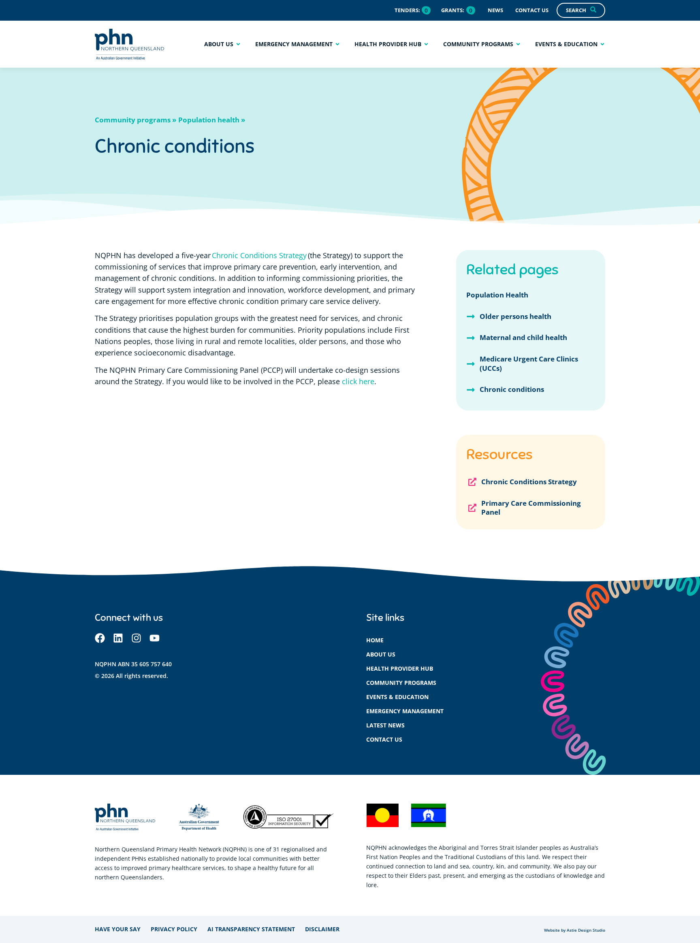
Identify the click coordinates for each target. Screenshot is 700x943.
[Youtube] (154, 638)
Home (375, 640)
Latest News (385, 725)
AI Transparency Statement (251, 929)
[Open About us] (238, 44)
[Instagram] (136, 638)
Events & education (397, 697)
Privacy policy (174, 929)
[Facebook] (100, 638)
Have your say (118, 929)
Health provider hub (399, 668)
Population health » (211, 120)
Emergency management (405, 711)
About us (380, 654)
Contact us (384, 739)
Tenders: (407, 10)
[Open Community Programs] (518, 44)
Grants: (452, 10)
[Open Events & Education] (602, 44)
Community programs (401, 682)
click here (358, 381)
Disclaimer (322, 929)
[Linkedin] (118, 638)
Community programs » (135, 120)
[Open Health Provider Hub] (426, 44)
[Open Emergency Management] (337, 44)
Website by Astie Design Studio (574, 930)
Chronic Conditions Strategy (259, 255)
